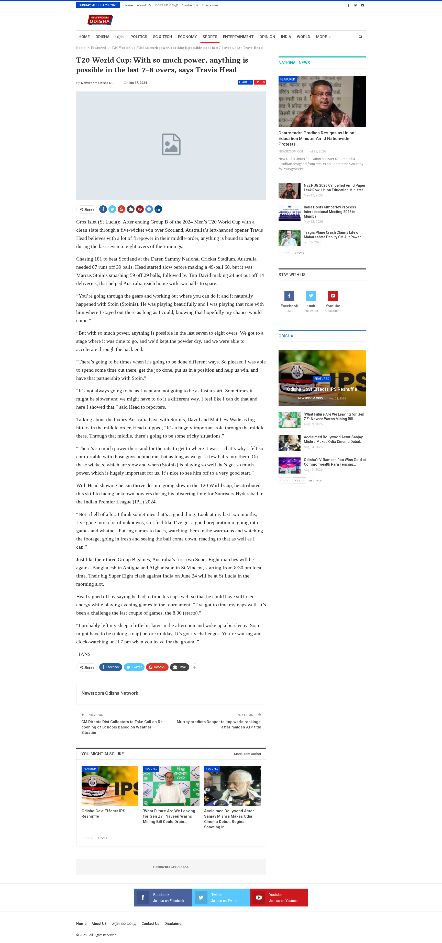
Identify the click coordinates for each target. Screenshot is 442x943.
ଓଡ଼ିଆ (120, 36)
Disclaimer (210, 5)
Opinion (267, 36)
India (286, 36)
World (303, 36)
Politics (138, 36)
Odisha (102, 36)
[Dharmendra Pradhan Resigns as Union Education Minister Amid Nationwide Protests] (322, 101)
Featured (245, 82)
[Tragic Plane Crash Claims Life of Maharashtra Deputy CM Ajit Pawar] (290, 238)
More (321, 36)
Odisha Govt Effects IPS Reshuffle (322, 389)
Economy (187, 36)
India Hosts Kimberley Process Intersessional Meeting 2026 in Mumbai (330, 211)
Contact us (190, 5)
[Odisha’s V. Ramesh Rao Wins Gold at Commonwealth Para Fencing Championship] (290, 465)
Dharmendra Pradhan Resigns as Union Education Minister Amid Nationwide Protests (316, 138)
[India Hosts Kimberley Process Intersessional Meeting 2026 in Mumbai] (290, 213)
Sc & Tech (162, 36)
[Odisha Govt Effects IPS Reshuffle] (110, 786)
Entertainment (238, 36)
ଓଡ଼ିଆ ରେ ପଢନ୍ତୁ (166, 5)
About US (144, 5)
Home (128, 5)
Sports (210, 36)
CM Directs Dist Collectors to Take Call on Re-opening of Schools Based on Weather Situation (122, 727)
